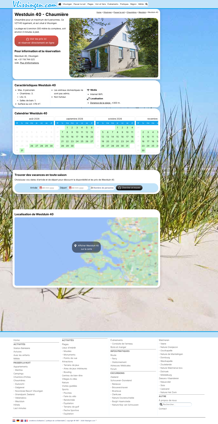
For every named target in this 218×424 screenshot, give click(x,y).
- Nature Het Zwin (168, 392)
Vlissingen (67, 4)
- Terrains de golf (70, 406)
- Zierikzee (115, 394)
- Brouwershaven (119, 387)
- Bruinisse (115, 391)
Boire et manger (118, 347)
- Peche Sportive (70, 410)
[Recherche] (146, 4)
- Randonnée (68, 400)
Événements (113, 4)
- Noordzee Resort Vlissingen (28, 391)
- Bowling (66, 372)
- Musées (66, 351)
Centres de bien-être (72, 375)
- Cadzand (164, 389)
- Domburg (164, 357)
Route (113, 355)
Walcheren (164, 340)
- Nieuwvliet (165, 382)
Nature (65, 382)
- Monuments (68, 354)
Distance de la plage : (100, 103)
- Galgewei (18, 387)
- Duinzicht (18, 384)
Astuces (17, 351)
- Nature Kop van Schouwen (124, 404)
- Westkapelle (165, 361)
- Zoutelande (165, 364)
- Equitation (68, 413)
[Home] (60, 4)
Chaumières (19, 380)
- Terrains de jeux (70, 365)
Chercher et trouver (131, 187)
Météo (141, 4)
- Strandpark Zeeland (24, 394)
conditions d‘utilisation (36, 420)
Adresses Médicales (120, 365)
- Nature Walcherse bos (171, 368)
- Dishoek (164, 371)
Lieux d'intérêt (69, 347)
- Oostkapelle (165, 350)
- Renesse (115, 384)
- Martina (18, 370)
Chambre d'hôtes (22, 377)
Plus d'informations (29, 63)
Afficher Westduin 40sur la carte (88, 247)
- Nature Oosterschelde (122, 397)
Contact (163, 408)
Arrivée (34, 187)
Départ (63, 187)
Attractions (67, 361)
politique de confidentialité (55, 420)
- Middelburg (165, 375)
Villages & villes (69, 379)
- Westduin (18, 401)
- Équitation (68, 403)
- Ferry (113, 358)
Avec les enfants (21, 355)
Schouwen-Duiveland (121, 380)
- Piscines (67, 393)
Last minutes (19, 408)
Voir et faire (100, 4)
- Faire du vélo (69, 396)
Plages (90, 4)
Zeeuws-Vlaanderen (169, 378)
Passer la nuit (80, 4)
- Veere (162, 343)
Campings (18, 373)
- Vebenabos (19, 397)
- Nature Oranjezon (168, 347)
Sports (65, 389)
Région (133, 4)
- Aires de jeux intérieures (74, 368)
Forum (113, 369)
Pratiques (124, 4)
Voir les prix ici (36, 40)
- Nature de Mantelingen (171, 354)
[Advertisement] (183, 77)
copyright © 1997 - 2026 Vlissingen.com (81, 420)
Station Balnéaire (21, 348)
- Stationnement (118, 362)
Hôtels (16, 404)
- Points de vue (69, 358)
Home (16, 340)
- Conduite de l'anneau (121, 343)
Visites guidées (69, 386)
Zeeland (114, 377)
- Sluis (162, 385)
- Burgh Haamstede (120, 401)
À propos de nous (168, 400)
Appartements (20, 366)
